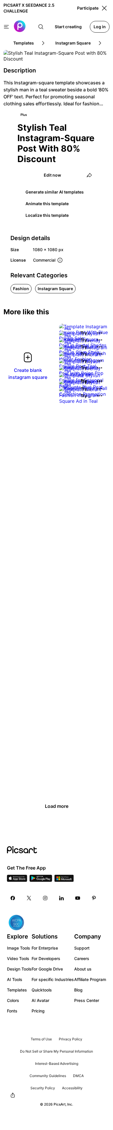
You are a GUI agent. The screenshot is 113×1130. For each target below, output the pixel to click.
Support (82, 947)
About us (83, 968)
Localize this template (47, 215)
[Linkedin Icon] (61, 898)
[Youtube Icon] (77, 898)
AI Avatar (40, 1000)
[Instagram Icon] (45, 898)
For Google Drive (47, 968)
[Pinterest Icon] (94, 898)
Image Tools (18, 947)
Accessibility (72, 1088)
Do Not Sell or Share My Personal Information (56, 1051)
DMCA (78, 1076)
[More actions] (99, 333)
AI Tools (14, 979)
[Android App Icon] (41, 880)
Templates (17, 989)
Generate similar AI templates (54, 191)
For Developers (46, 958)
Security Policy (42, 1088)
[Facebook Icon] (13, 898)
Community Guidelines (48, 1076)
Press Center (86, 1000)
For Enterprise (45, 947)
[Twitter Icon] (29, 898)
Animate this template (47, 203)
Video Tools (18, 958)
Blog (78, 989)
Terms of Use (41, 1039)
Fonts (12, 1010)
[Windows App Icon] (64, 880)
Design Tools (19, 968)
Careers (81, 958)
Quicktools (42, 989)
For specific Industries (53, 979)
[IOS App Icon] (17, 880)
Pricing (38, 1010)
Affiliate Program (90, 979)
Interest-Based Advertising (56, 1063)
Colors (13, 1000)
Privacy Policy (70, 1039)
